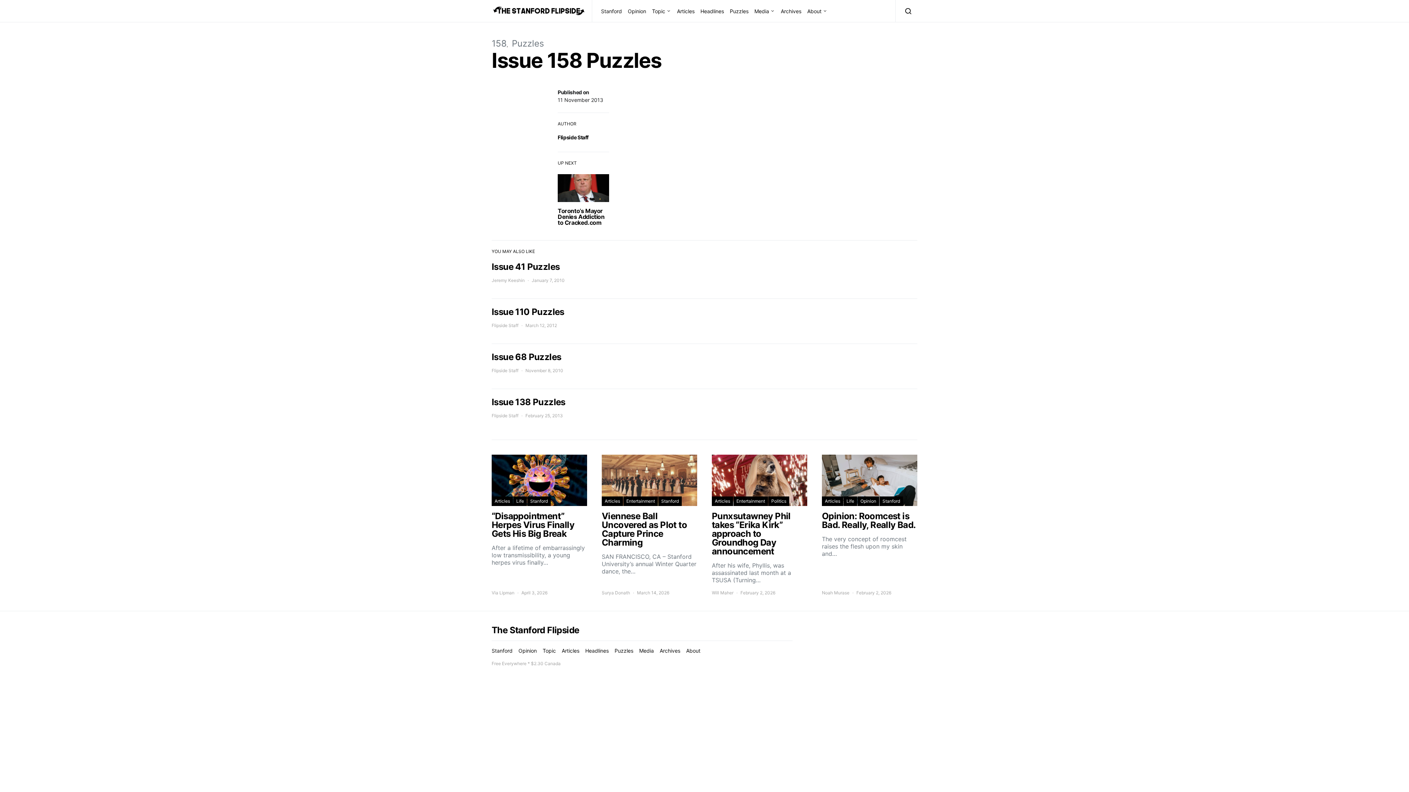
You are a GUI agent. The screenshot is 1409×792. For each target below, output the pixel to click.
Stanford (611, 11)
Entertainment (640, 501)
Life (520, 501)
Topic (658, 11)
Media (761, 11)
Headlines (712, 11)
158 (499, 43)
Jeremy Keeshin (508, 280)
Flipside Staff (573, 137)
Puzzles (739, 11)
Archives (791, 11)
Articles (686, 11)
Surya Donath (616, 592)
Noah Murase (835, 592)
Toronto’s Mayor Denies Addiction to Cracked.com (581, 216)
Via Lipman (503, 592)
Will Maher (722, 592)
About (814, 11)
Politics (778, 501)
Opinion (637, 11)
